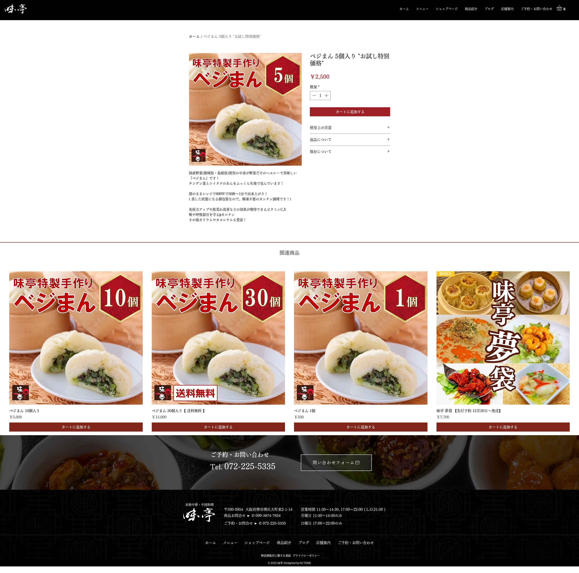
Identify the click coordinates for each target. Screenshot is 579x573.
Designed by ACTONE (297, 563)
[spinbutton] (320, 95)
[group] (289, 351)
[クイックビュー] (76, 338)
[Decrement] (314, 95)
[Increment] (327, 95)
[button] (471, 8)
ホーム (194, 36)
